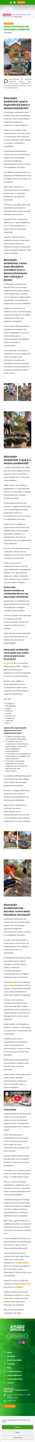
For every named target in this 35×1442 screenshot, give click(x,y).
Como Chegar (10, 1406)
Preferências (17, 1438)
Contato (10, 1383)
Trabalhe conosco (14, 1371)
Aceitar (17, 1427)
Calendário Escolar (14, 1379)
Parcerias (11, 1356)
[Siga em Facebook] (19, 1342)
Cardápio (11, 1364)
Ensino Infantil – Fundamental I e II (16, 1390)
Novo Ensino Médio (14, 1360)
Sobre (9, 1352)
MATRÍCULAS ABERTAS (17, 1336)
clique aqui (18, 17)
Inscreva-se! (21, 2)
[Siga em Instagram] (23, 1342)
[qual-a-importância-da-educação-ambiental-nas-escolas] (17, 57)
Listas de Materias (14, 1375)
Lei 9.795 (9, 663)
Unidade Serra (9, 1388)
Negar (17, 1432)
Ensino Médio (8, 1392)
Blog (9, 1368)
